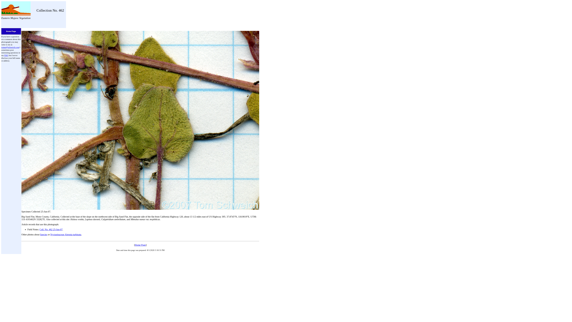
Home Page (140, 245)
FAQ (6, 55)
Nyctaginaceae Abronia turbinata (65, 234)
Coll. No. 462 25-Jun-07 (51, 229)
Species (43, 234)
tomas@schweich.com (10, 47)
